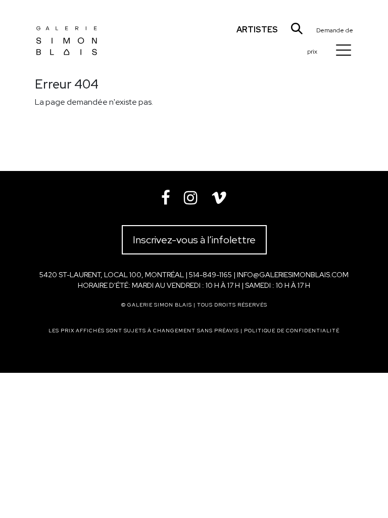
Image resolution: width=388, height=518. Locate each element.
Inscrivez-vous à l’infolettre (194, 239)
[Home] (66, 32)
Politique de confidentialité (292, 330)
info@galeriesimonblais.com (293, 274)
